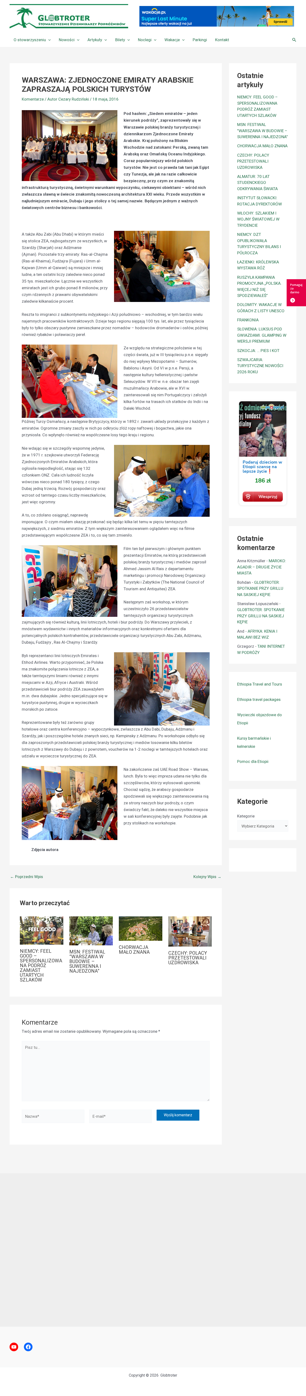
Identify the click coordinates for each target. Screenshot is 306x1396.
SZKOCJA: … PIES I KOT (258, 350)
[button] (48, 40)
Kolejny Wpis (207, 877)
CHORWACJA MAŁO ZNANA (134, 949)
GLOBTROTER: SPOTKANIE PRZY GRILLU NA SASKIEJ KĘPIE (260, 588)
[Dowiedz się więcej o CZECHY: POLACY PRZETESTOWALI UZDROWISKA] (190, 931)
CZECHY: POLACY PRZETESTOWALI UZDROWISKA (187, 957)
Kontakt (222, 39)
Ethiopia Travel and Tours (259, 684)
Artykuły (94, 39)
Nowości (67, 39)
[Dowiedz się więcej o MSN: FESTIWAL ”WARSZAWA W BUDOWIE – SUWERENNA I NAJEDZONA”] (91, 930)
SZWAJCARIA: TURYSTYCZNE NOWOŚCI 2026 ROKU (260, 365)
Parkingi (200, 39)
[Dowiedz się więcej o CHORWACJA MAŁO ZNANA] (140, 928)
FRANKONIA (248, 320)
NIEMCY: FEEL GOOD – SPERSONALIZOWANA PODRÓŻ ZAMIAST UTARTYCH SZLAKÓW (41, 965)
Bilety (120, 39)
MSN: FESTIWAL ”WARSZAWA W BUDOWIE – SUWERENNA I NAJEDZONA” (87, 961)
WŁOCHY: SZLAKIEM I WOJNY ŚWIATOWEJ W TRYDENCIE (258, 219)
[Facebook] (28, 1347)
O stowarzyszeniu (30, 39)
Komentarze (33, 99)
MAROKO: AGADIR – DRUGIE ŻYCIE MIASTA (261, 566)
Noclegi (145, 39)
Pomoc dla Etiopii (252, 761)
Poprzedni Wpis (26, 877)
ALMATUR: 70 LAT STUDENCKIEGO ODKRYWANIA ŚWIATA (257, 182)
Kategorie (246, 816)
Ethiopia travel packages (259, 699)
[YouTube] (14, 1347)
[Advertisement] (153, 1250)
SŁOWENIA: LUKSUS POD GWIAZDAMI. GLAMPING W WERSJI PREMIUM (261, 335)
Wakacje (172, 39)
